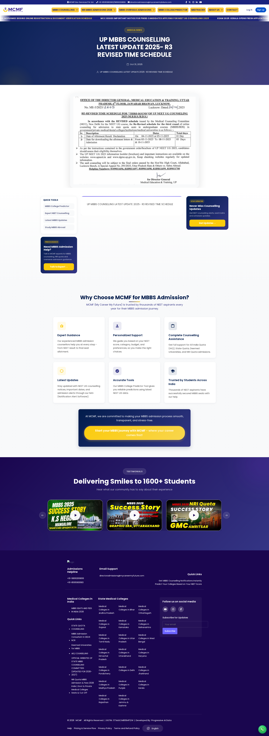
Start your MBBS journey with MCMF (134, 433)
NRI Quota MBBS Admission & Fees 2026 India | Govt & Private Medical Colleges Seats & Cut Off (82, 686)
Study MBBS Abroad (55, 227)
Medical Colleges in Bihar (127, 608)
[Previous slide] (42, 515)
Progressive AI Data (161, 720)
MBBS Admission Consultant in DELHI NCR (80, 637)
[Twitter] (190, 2)
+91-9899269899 (75, 578)
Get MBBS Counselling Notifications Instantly (180, 580)
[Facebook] (186, 2)
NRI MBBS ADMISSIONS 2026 (97, 9)
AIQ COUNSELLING (79, 653)
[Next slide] (226, 515)
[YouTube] (200, 2)
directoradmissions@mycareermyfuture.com (150, 2)
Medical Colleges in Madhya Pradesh (107, 684)
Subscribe (170, 631)
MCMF (79, 720)
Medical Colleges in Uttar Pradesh (127, 638)
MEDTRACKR (198, 9)
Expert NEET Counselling (57, 213)
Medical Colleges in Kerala (143, 684)
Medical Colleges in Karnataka (124, 624)
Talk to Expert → (59, 266)
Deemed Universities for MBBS (81, 647)
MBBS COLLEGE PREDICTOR (172, 9)
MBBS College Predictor (57, 206)
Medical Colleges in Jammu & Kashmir (124, 700)
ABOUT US (214, 9)
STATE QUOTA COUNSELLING (78, 627)
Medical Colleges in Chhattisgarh (144, 609)
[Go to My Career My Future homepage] (12, 9)
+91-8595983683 (75, 582)
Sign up (261, 9)
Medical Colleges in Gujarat (104, 624)
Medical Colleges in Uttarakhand (125, 652)
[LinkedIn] (197, 2)
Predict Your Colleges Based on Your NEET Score (178, 584)
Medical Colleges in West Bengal (146, 638)
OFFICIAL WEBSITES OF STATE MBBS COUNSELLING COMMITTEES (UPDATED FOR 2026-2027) (81, 666)
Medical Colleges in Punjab (124, 684)
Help (69, 728)
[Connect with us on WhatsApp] (262, 729)
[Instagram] (193, 2)
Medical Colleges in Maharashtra (144, 624)
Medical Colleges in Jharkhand (143, 670)
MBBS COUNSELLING (64, 9)
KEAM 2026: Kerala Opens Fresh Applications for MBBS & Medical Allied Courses (201, 18)
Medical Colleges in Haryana (143, 652)
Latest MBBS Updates (56, 220)
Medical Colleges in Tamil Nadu (104, 638)
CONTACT (232, 9)
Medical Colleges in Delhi (127, 669)
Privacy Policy (105, 728)
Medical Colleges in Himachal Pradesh (104, 654)
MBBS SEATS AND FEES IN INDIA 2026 (81, 610)
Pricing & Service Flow (85, 728)
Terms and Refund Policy (127, 728)
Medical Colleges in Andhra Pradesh (106, 609)
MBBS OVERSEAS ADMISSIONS (135, 9)
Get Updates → (207, 223)
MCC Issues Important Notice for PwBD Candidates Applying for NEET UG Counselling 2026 (92, 18)
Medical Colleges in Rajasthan (104, 699)
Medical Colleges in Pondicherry (104, 670)
